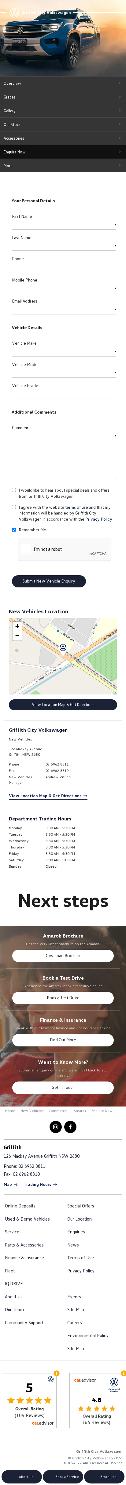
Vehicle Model (25, 364)
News (73, 1244)
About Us (14, 1296)
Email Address (25, 300)
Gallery (10, 110)
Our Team (14, 1309)
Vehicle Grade (25, 385)
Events (74, 1296)
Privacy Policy (98, 519)
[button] (63, 649)
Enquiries (76, 1231)
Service (12, 1231)
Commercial (59, 1110)
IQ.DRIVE (14, 1283)
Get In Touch (63, 1087)
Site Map (75, 1309)
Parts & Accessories (24, 1244)
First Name (22, 216)
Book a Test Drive (63, 997)
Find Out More (63, 1039)
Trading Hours (37, 1184)
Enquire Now (15, 151)
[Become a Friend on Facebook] (70, 1127)
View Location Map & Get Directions (63, 704)
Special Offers (80, 1205)
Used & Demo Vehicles (27, 1218)
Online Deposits (20, 1205)
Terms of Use (80, 1257)
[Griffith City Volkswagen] (14, 12)
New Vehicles (31, 1110)
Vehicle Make (24, 343)
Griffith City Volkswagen (46, 12)
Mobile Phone (24, 279)
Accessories (14, 138)
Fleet (10, 1270)
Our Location (79, 1218)
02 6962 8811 (57, 764)
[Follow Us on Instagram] (56, 1127)
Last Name (21, 237)
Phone (18, 258)
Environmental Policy (88, 1335)
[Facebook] (4, 1110)
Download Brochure (63, 955)
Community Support (24, 1322)
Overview (12, 83)
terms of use (76, 507)
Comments (21, 427)
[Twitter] (9, 1110)
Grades (10, 97)
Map (8, 1184)
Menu (118, 6)
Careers (74, 1322)
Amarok (80, 1110)
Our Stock (12, 124)
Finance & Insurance (24, 1257)
